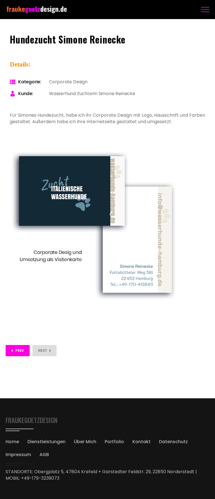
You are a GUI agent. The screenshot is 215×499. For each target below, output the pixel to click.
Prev (19, 350)
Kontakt (141, 441)
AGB (44, 454)
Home (12, 441)
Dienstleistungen (46, 441)
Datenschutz (173, 441)
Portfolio (114, 441)
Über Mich (85, 441)
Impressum (18, 454)
